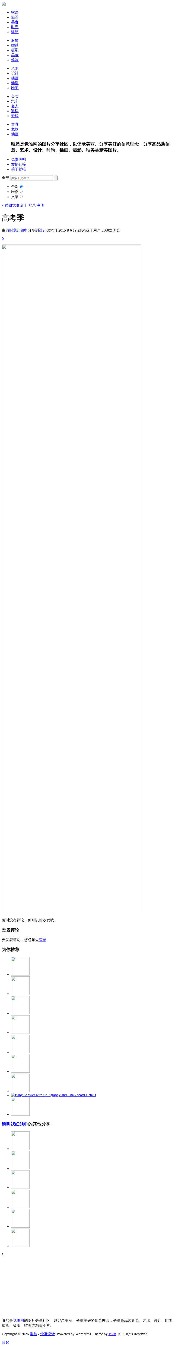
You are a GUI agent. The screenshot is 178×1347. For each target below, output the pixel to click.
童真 (15, 124)
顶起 (5, 1342)
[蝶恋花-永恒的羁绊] (20, 1052)
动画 (15, 134)
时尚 (15, 27)
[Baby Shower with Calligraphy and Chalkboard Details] (53, 1095)
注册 (40, 205)
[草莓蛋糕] (20, 1071)
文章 (15, 197)
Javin (112, 1334)
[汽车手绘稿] (20, 1246)
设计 (15, 73)
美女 (15, 96)
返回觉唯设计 (14, 205)
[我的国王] (20, 1149)
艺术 (15, 68)
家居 (15, 12)
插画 (15, 78)
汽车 (15, 101)
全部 (15, 187)
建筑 (15, 32)
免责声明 (18, 159)
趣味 (15, 60)
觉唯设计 (47, 1334)
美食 (15, 22)
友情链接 (18, 164)
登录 (32, 205)
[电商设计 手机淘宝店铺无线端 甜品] (20, 1226)
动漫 (15, 83)
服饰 (15, 40)
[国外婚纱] (20, 1032)
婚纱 (15, 45)
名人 (15, 106)
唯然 (15, 192)
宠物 (15, 129)
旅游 (15, 17)
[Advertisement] (31, 1285)
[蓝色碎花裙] (20, 994)
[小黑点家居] (20, 1091)
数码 (15, 111)
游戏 (15, 116)
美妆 (15, 55)
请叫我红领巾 (17, 230)
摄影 (15, 50)
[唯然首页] (4, 4)
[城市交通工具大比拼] (20, 1187)
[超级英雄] (20, 1013)
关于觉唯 (18, 169)
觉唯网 (18, 1320)
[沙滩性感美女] (20, 1207)
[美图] (20, 1114)
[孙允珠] (20, 1168)
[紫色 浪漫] (20, 974)
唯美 (15, 88)
